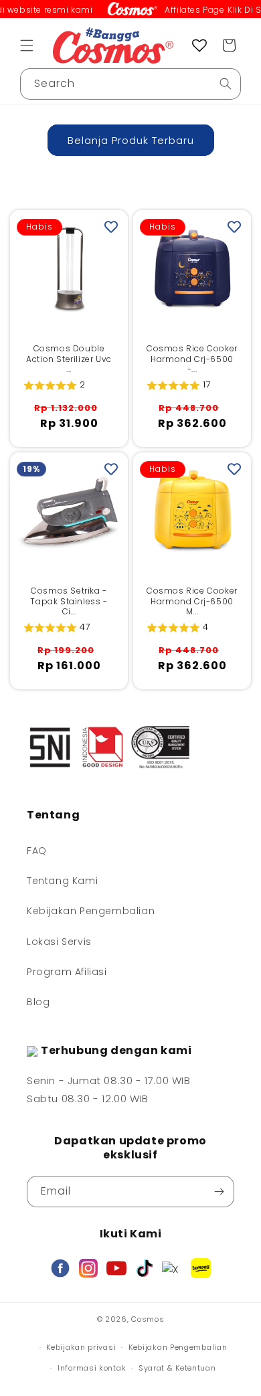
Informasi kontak (92, 1368)
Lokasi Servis (59, 941)
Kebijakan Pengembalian (91, 911)
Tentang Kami (62, 880)
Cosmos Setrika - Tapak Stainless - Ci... (68, 601)
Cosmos (147, 1319)
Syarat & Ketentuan (177, 1368)
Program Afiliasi (67, 971)
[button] (26, 45)
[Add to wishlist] (111, 226)
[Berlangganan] (219, 1191)
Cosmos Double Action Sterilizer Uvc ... (69, 359)
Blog (38, 1002)
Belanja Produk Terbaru (131, 140)
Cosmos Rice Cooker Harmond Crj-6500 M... (192, 601)
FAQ (37, 850)
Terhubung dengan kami (116, 1050)
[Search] (225, 83)
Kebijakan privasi (81, 1347)
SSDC (148, 1331)
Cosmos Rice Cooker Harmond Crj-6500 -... (192, 359)
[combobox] (130, 84)
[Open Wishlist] (199, 45)
